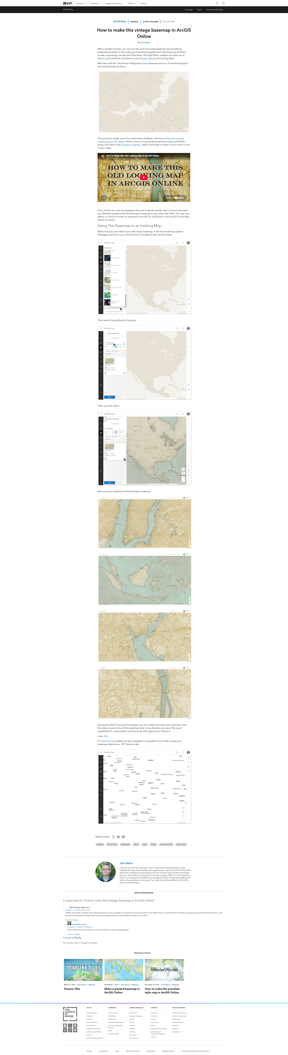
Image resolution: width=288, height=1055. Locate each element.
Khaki (145, 63)
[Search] (217, 3)
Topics (199, 10)
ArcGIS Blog (68, 9)
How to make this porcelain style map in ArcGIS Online (162, 990)
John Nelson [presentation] (81, 985)
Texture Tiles (72, 989)
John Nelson (77, 924)
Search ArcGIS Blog (215, 10)
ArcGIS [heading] (89, 1008)
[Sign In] (223, 3)
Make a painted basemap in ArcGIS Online (122, 990)
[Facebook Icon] (118, 838)
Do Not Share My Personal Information (195, 1051)
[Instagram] (70, 1030)
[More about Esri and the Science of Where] (70, 1014)
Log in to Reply (71, 920)
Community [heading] (112, 1008)
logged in (77, 943)
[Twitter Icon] (113, 838)
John (106, 736)
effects (101, 58)
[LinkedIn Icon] (123, 838)
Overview (189, 10)
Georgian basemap (131, 144)
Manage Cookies (168, 1051)
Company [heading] (154, 1008)
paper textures (148, 58)
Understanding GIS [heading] (136, 1008)
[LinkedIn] (75, 1026)
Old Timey (111, 741)
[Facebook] (65, 1026)
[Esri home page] (67, 3)
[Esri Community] (65, 1030)
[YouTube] (75, 1030)
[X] (70, 1026)
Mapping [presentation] (92, 985)
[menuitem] (95, 1012)
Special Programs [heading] (178, 1008)
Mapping (134, 21)
